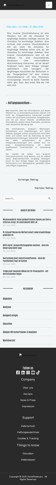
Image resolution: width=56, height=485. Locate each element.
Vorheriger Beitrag (28, 179)
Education (12, 26)
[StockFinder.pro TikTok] (38, 372)
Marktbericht (9, 340)
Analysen (7, 306)
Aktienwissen (28, 459)
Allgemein (7, 298)
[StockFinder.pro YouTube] (33, 372)
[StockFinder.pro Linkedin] (23, 372)
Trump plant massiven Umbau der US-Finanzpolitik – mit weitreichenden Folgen (25, 272)
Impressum (28, 406)
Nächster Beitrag (44, 188)
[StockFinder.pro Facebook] (18, 372)
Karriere (28, 393)
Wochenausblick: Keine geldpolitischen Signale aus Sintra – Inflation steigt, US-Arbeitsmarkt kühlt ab (27, 220)
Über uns (28, 387)
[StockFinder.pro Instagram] (28, 372)
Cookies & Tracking (28, 438)
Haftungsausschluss (28, 432)
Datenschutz (28, 426)
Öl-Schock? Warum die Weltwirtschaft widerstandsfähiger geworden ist (27, 233)
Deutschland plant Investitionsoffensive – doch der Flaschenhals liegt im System (24, 259)
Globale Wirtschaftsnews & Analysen (20, 331)
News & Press (28, 400)
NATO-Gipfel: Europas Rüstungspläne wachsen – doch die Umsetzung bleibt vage (26, 246)
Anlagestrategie (10, 315)
